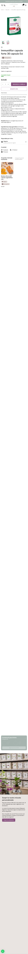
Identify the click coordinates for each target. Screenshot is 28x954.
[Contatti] (5, 5)
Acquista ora (14, 89)
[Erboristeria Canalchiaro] (14, 5)
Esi (2, 47)
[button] (2, 5)
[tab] (26, 142)
